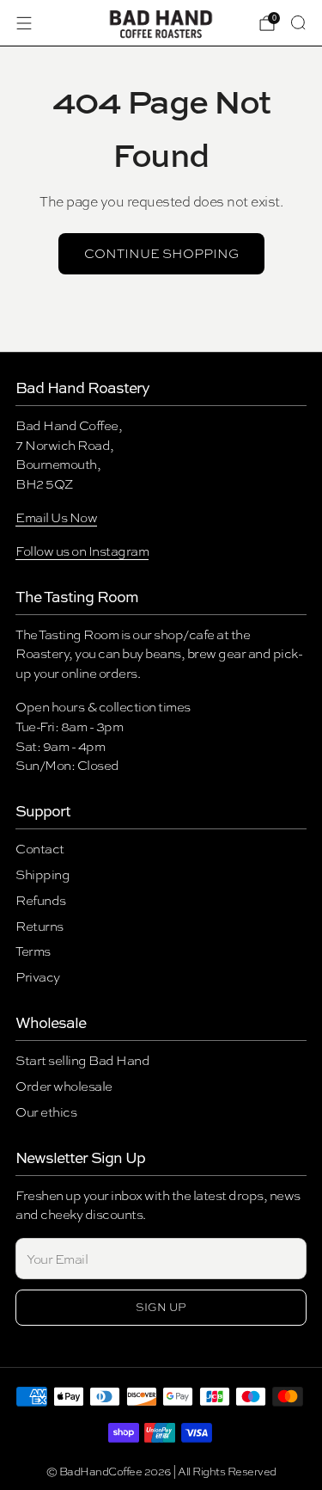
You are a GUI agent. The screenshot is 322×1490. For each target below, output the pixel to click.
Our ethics (45, 1112)
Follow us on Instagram (82, 551)
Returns (39, 926)
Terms (33, 951)
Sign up (161, 1307)
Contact (39, 849)
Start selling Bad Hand (82, 1060)
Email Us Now (56, 517)
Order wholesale (63, 1086)
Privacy (37, 977)
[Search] (298, 22)
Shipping (42, 874)
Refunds (40, 900)
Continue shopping (161, 253)
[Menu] (24, 23)
